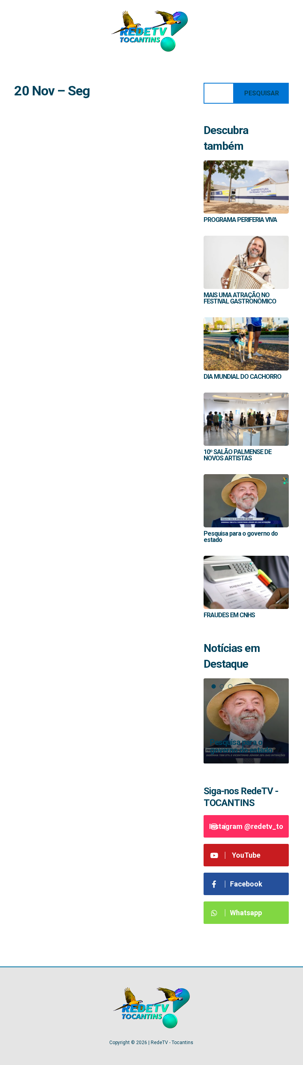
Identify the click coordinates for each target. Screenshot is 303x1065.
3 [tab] (230, 686)
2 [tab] (222, 686)
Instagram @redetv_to (246, 826)
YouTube (246, 855)
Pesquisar (261, 93)
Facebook (246, 884)
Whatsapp (246, 913)
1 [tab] (213, 686)
